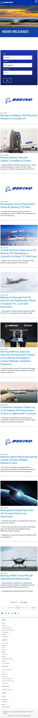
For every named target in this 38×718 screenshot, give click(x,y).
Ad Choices (26, 711)
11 (14, 607)
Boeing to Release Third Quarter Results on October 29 (18, 117)
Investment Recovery (7, 678)
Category (6, 61)
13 (20, 607)
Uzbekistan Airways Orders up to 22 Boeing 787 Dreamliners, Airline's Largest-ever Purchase (18, 410)
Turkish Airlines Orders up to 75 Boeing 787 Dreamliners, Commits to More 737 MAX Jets (18, 253)
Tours (3, 672)
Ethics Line (5, 674)
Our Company (5, 663)
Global (3, 656)
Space (3, 647)
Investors (4, 625)
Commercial (5, 643)
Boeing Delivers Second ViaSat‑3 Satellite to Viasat (15, 159)
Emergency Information (8, 630)
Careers (4, 661)
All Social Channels (7, 689)
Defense (4, 645)
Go (7, 80)
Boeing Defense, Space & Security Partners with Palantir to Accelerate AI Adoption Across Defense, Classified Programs (17, 358)
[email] (2, 613)
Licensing (4, 676)
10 (11, 607)
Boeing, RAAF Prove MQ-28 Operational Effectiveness (16, 577)
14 (23, 607)
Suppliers (4, 634)
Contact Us (5, 683)
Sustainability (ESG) (7, 658)
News (3, 623)
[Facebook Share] (5, 613)
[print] (15, 613)
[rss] (18, 613)
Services (4, 650)
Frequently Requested (8, 681)
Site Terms (5, 711)
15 (26, 607)
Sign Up (4, 696)
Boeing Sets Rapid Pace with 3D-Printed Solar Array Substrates (16, 513)
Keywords (6, 69)
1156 (32, 607)
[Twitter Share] (12, 613)
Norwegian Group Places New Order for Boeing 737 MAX (17, 205)
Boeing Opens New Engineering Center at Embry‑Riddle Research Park (18, 460)
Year (4, 54)
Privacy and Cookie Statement (16, 711)
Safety (3, 652)
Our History (5, 636)
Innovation (4, 654)
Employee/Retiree (7, 628)
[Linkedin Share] (8, 613)
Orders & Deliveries (7, 669)
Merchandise (5, 632)
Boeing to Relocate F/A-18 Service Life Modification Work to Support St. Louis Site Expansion (18, 302)
